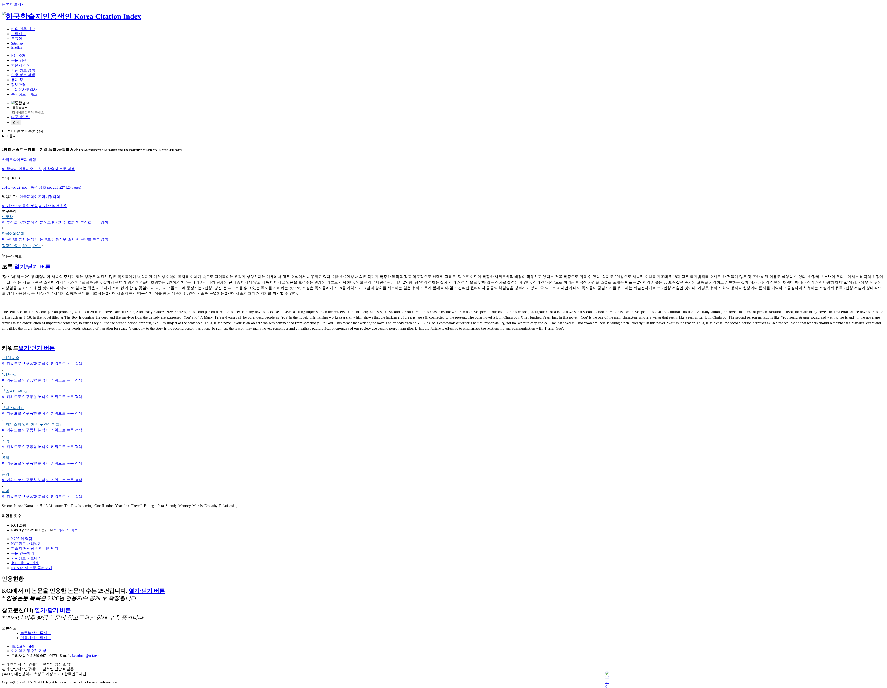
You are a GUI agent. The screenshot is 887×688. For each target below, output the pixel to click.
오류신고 (18, 34)
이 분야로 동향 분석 (18, 222)
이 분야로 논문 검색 (92, 222)
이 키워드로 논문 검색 (64, 363)
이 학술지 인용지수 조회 (22, 169)
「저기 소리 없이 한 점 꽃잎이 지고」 (32, 424)
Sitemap (17, 43)
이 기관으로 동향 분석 (20, 206)
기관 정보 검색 (23, 70)
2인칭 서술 (10, 358)
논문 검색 (19, 60)
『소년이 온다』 (15, 391)
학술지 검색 (20, 65)
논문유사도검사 (24, 89)
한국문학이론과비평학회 (39, 197)
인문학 (7, 217)
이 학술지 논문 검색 (59, 169)
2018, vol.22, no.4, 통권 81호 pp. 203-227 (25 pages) (41, 187)
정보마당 (18, 85)
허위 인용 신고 (23, 29)
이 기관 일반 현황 (53, 206)
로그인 (16, 39)
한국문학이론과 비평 (19, 160)
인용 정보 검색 (23, 75)
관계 (5, 491)
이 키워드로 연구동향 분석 (23, 363)
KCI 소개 (18, 55)
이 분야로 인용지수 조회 (55, 222)
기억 (5, 441)
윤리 (5, 458)
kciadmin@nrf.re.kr (86, 656)
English (16, 47)
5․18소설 (9, 375)
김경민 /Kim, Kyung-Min (21, 246)
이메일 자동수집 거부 (28, 651)
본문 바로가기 (13, 4)
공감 (5, 474)
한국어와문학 (13, 233)
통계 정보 (19, 80)
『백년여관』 (13, 408)
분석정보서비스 (24, 94)
